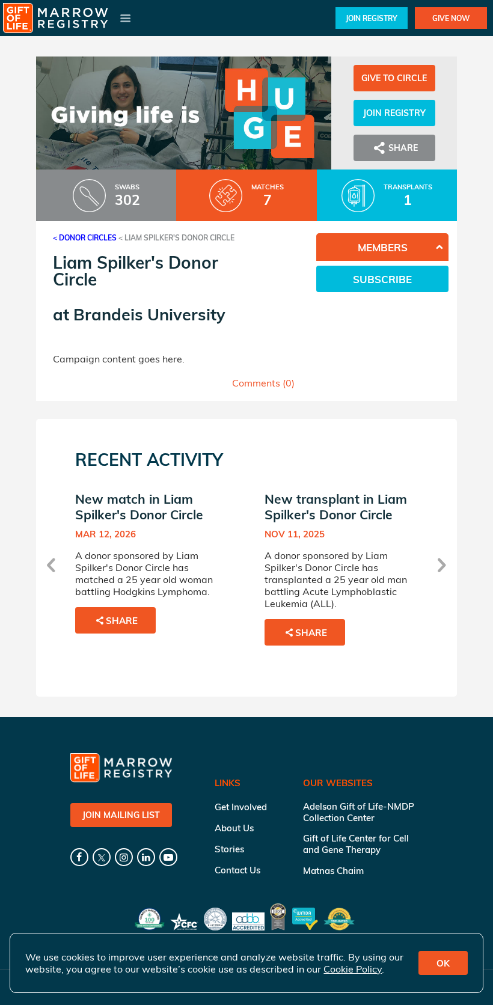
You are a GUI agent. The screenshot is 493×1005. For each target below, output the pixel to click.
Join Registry (371, 18)
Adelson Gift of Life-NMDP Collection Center (358, 812)
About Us (234, 828)
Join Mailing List (121, 815)
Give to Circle (394, 78)
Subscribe (382, 279)
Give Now (451, 18)
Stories (229, 849)
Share (122, 620)
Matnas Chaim (333, 870)
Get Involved (241, 807)
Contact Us (237, 870)
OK (443, 963)
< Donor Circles (85, 237)
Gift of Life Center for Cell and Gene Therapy (356, 843)
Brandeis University (149, 314)
